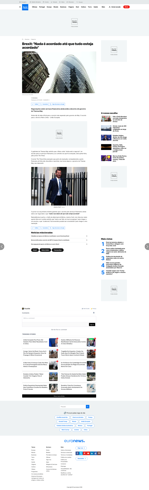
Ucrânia (76, 429)
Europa (49, 7)
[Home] (22, 39)
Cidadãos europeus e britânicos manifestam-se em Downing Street (50, 236)
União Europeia (85, 421)
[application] (59, 72)
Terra (89, 7)
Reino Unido (45, 250)
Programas (34, 471)
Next (77, 7)
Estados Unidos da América (65, 425)
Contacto (63, 464)
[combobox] (86, 2)
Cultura (83, 7)
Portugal (42, 7)
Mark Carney (65, 429)
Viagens (71, 7)
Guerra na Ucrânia (78, 417)
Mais (62, 447)
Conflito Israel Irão (62, 417)
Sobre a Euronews (66, 450)
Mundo (56, 7)
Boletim (48, 452)
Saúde (96, 7)
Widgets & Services (51, 464)
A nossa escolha (109, 113)
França (90, 417)
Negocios (33, 39)
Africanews (49, 466)
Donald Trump (63, 421)
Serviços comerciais (66, 452)
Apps (47, 462)
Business (63, 7)
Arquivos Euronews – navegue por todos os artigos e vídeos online (37, 478)
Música (80, 425)
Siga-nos (48, 459)
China (85, 429)
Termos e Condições (66, 455)
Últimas (34, 7)
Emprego (63, 466)
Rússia (74, 421)
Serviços (48, 447)
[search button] (77, 2)
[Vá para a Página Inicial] (25, 7)
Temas (33, 447)
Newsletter (81, 458)
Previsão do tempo (51, 455)
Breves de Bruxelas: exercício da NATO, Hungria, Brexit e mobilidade (50, 240)
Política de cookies (66, 457)
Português (23, 2)
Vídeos (33, 469)
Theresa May (57, 250)
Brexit (35, 250)
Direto (126, 7)
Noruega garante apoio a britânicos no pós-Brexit (45, 244)
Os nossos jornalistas (37, 474)
